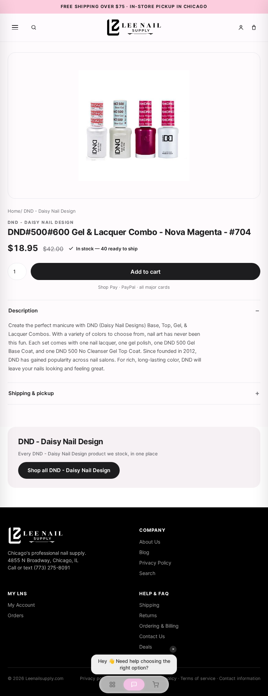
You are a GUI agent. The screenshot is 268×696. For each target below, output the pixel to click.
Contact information (239, 678)
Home (14, 211)
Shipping (149, 605)
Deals (145, 647)
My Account (21, 605)
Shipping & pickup (31, 393)
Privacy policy (94, 678)
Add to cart (146, 271)
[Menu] (15, 27)
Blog (144, 552)
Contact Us (152, 636)
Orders (15, 615)
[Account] (240, 27)
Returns (148, 615)
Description (23, 310)
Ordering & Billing (159, 626)
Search (147, 573)
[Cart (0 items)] (253, 27)
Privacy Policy (155, 563)
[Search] (33, 27)
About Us (149, 542)
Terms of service (197, 678)
